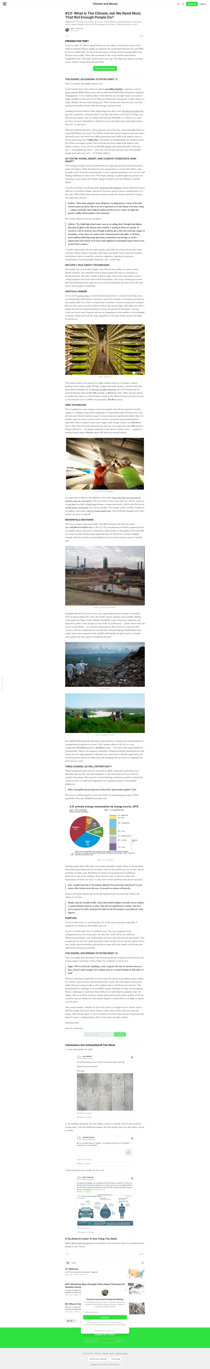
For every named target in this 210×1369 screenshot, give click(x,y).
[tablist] (71, 1263)
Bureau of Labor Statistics (104, 389)
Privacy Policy (121, 1324)
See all (69, 1321)
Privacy (105, 1353)
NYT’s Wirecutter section (77, 1243)
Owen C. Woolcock (76, 28)
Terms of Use (115, 1322)
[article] (105, 1273)
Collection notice (121, 1353)
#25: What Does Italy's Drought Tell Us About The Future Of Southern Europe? (95, 1285)
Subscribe (192, 4)
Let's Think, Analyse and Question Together (81, 1272)
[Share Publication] (183, 4)
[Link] (62, 41)
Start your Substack (99, 1359)
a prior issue (83, 295)
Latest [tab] (73, 1263)
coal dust (72, 504)
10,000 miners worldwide (76, 507)
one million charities (113, 89)
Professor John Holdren (110, 187)
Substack (94, 1364)
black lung (92, 504)
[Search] (178, 4)
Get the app (115, 1359)
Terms (111, 1353)
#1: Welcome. (72, 1269)
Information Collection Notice (104, 1324)
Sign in (203, 4)
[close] (126, 1290)
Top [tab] (67, 1263)
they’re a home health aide (99, 511)
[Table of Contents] (2, 684)
